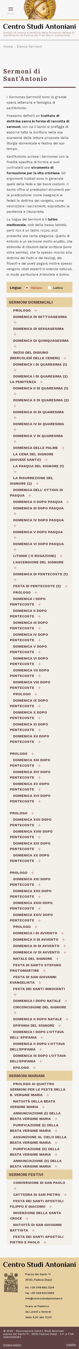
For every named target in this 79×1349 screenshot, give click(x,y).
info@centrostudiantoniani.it (43, 1298)
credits (71, 1344)
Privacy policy (12, 1344)
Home (8, 47)
